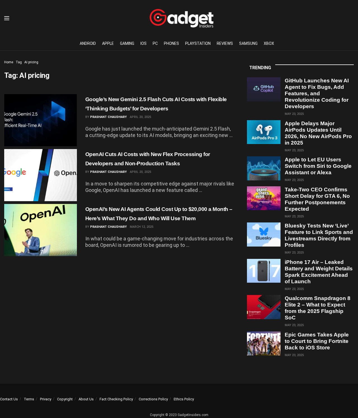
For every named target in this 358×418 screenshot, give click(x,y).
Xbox (269, 43)
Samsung (248, 43)
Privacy (45, 399)
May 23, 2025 (294, 114)
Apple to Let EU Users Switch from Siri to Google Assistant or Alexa (318, 166)
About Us (86, 399)
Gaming (127, 43)
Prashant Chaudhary (108, 117)
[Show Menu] (6, 18)
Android (88, 43)
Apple (108, 43)
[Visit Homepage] (181, 18)
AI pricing (31, 62)
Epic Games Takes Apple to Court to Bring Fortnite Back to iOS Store (317, 341)
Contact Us (9, 399)
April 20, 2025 (140, 117)
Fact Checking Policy (116, 399)
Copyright (65, 399)
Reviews (225, 43)
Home (8, 62)
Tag (19, 62)
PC (155, 43)
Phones (171, 43)
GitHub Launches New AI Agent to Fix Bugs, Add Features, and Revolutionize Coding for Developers (317, 93)
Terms (29, 399)
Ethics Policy (184, 399)
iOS (143, 43)
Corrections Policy (153, 399)
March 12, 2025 (141, 227)
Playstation (198, 43)
